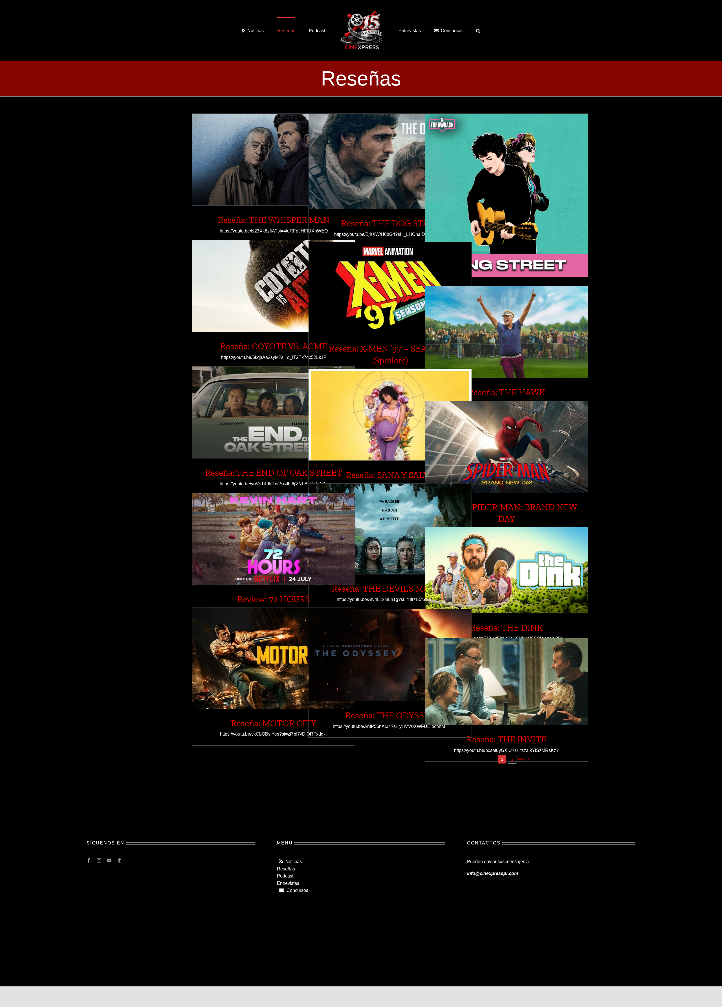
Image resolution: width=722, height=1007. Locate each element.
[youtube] (109, 860)
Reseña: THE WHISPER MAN (274, 219)
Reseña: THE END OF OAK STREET (273, 472)
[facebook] (89, 860)
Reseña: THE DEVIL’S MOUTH (390, 588)
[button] (455, 30)
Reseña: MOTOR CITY (273, 723)
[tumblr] (119, 860)
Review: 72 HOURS (273, 599)
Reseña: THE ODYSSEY (390, 715)
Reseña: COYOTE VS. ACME (273, 346)
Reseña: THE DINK (506, 627)
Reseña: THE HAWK (506, 392)
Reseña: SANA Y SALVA (390, 475)
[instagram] (99, 860)
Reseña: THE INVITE (506, 739)
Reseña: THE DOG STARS (390, 223)
